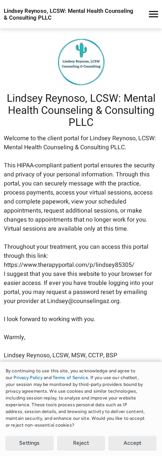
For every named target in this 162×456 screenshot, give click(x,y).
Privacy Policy (28, 377)
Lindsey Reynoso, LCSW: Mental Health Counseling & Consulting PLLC (68, 14)
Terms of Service (70, 377)
